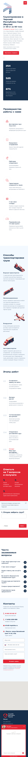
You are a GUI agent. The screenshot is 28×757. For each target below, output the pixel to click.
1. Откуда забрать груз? (12, 512)
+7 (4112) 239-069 (11, 619)
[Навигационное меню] (25, 2)
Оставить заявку (14, 661)
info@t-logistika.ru (11, 625)
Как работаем (7, 721)
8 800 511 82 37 (10, 613)
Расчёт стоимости (8, 723)
